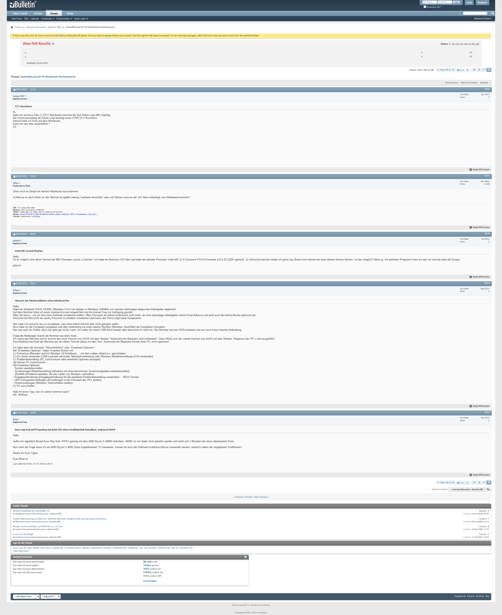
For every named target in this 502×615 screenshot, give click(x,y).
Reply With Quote (481, 170)
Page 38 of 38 (447, 70)
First (461, 70)
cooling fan (57, 548)
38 (488, 70)
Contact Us (460, 596)
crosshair (69, 548)
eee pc (78, 548)
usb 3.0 (175, 548)
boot (47, 548)
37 (484, 70)
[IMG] (146, 569)
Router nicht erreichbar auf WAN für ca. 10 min (37, 526)
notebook (133, 548)
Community (46, 18)
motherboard (119, 548)
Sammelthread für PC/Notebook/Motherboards (48, 76)
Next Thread (260, 497)
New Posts (17, 18)
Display (483, 83)
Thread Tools (450, 83)
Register (482, 2)
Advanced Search (482, 18)
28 (474, 70)
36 (479, 70)
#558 (487, 234)
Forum (54, 13)
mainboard (96, 548)
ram (141, 548)
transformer (164, 548)
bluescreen (38, 548)
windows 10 (186, 548)
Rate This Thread (468, 83)
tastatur (152, 548)
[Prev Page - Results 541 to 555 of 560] (467, 70)
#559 (487, 283)
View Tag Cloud (20, 551)
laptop (86, 548)
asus (15, 548)
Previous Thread (243, 497)
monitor (107, 548)
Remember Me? (433, 7)
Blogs (70, 13)
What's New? (20, 13)
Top (488, 490)
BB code (147, 562)
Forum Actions (63, 18)
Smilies (147, 565)
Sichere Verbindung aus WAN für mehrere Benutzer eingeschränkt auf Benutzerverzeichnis (59, 519)
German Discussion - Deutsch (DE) (43, 27)
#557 (487, 176)
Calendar (34, 18)
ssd (145, 548)
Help (469, 2)
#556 (487, 89)
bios (29, 548)
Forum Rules (150, 581)
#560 (487, 412)
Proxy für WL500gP (23, 534)
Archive (480, 596)
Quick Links (80, 18)
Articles (38, 13)
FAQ (26, 18)
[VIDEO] (147, 572)
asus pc (22, 548)
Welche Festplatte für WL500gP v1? (31, 511)
